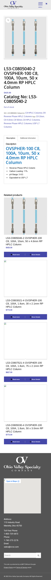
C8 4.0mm (8, 120)
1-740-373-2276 (11, 540)
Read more (16, 254)
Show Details (35, 254)
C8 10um (40, 116)
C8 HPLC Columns (33, 113)
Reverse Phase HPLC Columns (18, 123)
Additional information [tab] (28, 138)
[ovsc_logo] (21, 5)
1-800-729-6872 (11, 534)
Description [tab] (10, 138)
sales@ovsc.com (11, 547)
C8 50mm (18, 120)
